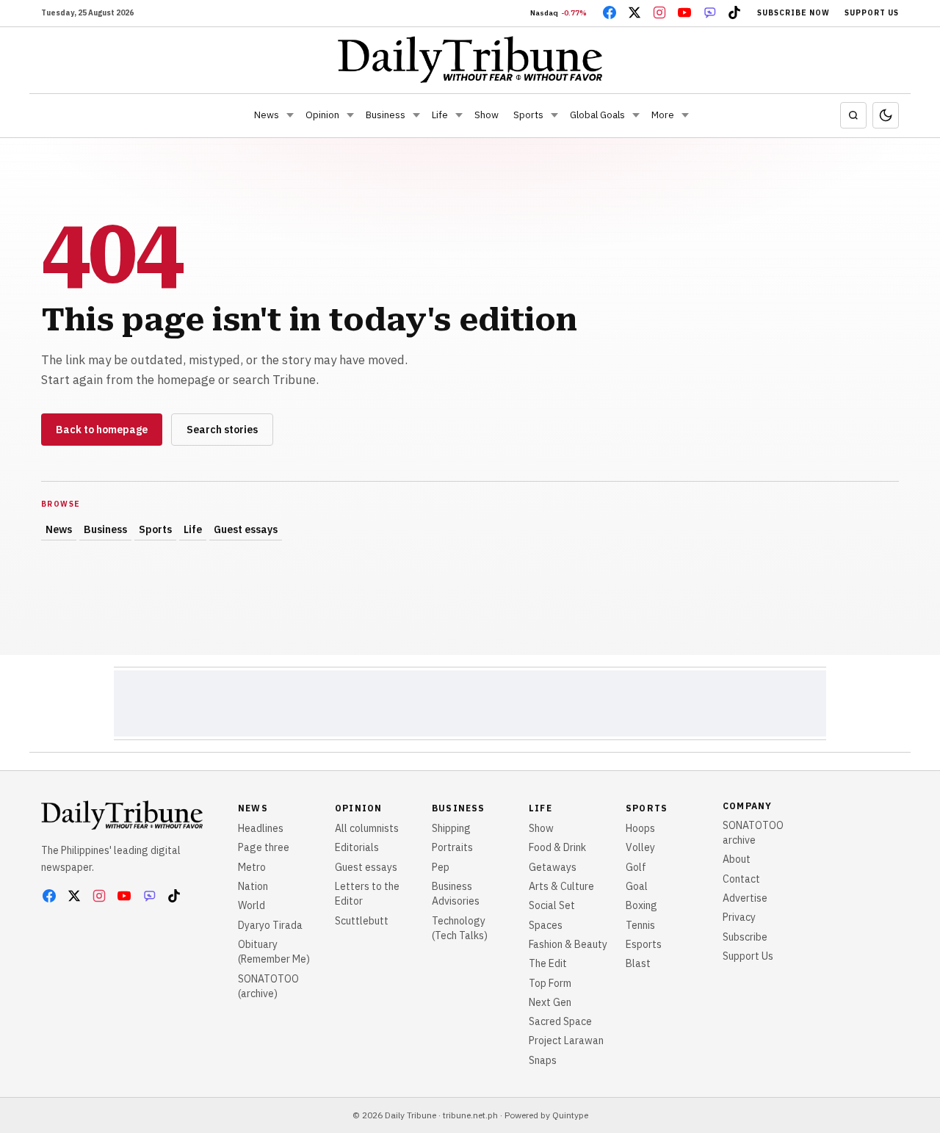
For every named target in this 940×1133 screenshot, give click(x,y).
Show (486, 115)
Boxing (641, 905)
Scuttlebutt (361, 920)
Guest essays (246, 529)
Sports (528, 115)
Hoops (640, 828)
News (266, 115)
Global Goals (597, 115)
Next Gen (550, 1002)
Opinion (322, 115)
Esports (644, 944)
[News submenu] (290, 115)
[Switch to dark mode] (885, 115)
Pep (440, 867)
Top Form (550, 983)
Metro (252, 867)
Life (440, 115)
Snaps (543, 1060)
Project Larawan (566, 1040)
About (737, 859)
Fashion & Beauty (568, 944)
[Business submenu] (416, 115)
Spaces (546, 925)
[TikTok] (734, 12)
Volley (640, 847)
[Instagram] (659, 12)
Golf (636, 867)
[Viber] (709, 12)
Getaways (552, 867)
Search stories (222, 429)
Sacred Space (560, 1021)
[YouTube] (684, 12)
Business (385, 115)
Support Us (872, 13)
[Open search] (853, 115)
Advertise (745, 898)
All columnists (367, 828)
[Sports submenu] (554, 115)
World (251, 905)
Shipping (451, 828)
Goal (637, 886)
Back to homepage (102, 429)
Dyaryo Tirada (270, 925)
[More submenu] (685, 115)
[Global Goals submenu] (636, 115)
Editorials (357, 847)
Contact (741, 879)
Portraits (452, 847)
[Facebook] (609, 12)
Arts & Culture (561, 886)
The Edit (548, 963)
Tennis (640, 925)
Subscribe (745, 937)
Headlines (260, 828)
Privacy (739, 917)
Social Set (552, 905)
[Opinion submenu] (350, 115)
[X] (634, 12)
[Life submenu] (459, 115)
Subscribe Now (793, 13)
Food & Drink (557, 847)
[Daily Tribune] (470, 59)
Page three (263, 847)
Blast (638, 963)
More (662, 115)
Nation (253, 886)
